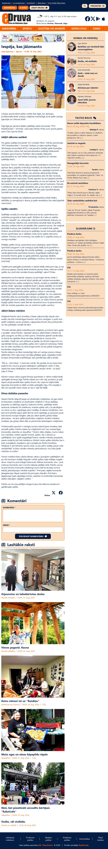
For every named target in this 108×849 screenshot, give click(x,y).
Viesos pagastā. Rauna (15, 647)
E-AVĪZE (23, 7)
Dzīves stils (79, 28)
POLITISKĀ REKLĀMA (56, 3)
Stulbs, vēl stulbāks (13, 821)
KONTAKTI (31, 3)
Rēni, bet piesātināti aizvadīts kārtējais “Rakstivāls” (25, 809)
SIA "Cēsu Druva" (45, 845)
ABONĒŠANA (9, 7)
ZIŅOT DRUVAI (37, 7)
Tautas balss (84, 117)
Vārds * (6, 525)
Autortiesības (84, 839)
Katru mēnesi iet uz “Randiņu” (20, 701)
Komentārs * (9, 507)
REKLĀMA (42, 3)
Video (96, 28)
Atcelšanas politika (67, 838)
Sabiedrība (9, 28)
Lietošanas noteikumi (10, 838)
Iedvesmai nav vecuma (10, 704)
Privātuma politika (30, 838)
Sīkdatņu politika (48, 838)
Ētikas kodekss (100, 838)
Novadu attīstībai (8, 597)
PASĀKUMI (6, 3)
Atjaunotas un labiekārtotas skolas (23, 594)
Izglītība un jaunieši (51, 28)
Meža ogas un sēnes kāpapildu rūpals (24, 754)
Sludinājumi (84, 228)
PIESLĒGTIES (96, 6)
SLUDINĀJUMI (19, 3)
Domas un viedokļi (8, 825)
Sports (27, 28)
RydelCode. (84, 845)
